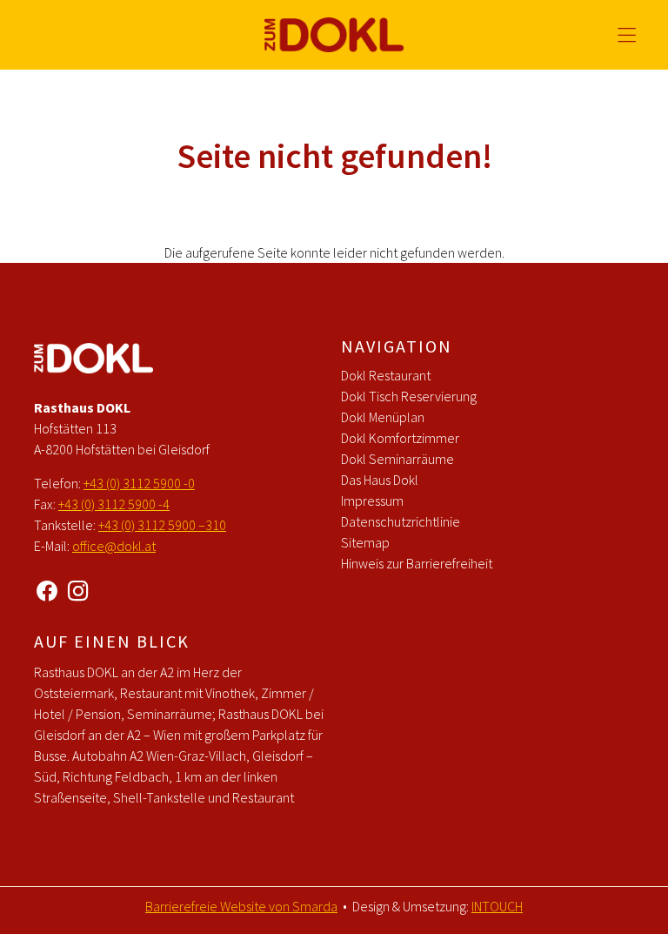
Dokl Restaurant (386, 375)
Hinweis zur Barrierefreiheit (416, 563)
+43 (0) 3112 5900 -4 (114, 504)
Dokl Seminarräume (397, 458)
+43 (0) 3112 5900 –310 (162, 525)
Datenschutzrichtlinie (400, 521)
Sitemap (365, 542)
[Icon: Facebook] (47, 588)
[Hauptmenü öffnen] (627, 35)
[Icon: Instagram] (78, 588)
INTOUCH (497, 906)
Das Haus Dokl (379, 479)
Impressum (372, 500)
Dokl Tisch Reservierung (409, 396)
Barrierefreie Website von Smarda (241, 906)
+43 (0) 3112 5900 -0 (139, 483)
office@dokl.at (114, 545)
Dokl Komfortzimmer (400, 438)
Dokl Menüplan (382, 417)
